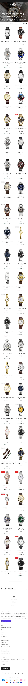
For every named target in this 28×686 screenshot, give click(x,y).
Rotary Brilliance (7, 485)
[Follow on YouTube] (15, 673)
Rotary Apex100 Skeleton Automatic (7, 419)
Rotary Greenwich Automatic (7, 152)
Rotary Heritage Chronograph (7, 197)
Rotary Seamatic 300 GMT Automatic (21, 63)
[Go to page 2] (20, 579)
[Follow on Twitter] (5, 673)
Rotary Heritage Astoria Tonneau (7, 573)
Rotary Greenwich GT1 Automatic (21, 174)
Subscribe (5, 668)
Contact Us (3, 642)
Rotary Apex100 (20, 440)
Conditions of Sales (5, 640)
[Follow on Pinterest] (12, 673)
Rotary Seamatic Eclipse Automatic (20, 129)
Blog (2, 629)
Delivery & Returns (5, 644)
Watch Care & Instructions (6, 653)
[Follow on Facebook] (2, 673)
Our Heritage (4, 634)
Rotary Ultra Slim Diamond (7, 440)
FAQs (2, 632)
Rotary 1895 (7, 84)
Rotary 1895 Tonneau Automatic (21, 309)
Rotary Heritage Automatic (7, 397)
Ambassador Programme (6, 627)
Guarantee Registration (6, 646)
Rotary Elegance (7, 507)
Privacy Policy (4, 636)
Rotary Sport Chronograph (20, 529)
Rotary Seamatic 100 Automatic (7, 129)
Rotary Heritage (7, 106)
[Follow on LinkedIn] (22, 673)
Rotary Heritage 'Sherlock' (21, 84)
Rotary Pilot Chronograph (20, 41)
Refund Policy (4, 649)
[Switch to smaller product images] (26, 23)
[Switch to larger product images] (23, 23)
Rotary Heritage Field (21, 550)
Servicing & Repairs (5, 651)
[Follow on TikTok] (19, 673)
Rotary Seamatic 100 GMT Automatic (7, 332)
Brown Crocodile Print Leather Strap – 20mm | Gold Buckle (7, 463)
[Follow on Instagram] (8, 673)
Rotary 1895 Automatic (21, 376)
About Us (3, 625)
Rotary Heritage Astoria (7, 41)
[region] (14, 599)
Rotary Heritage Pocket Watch (7, 354)
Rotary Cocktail (7, 308)
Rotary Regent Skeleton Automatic (7, 63)
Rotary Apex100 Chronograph (20, 197)
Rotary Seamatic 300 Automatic (21, 264)
